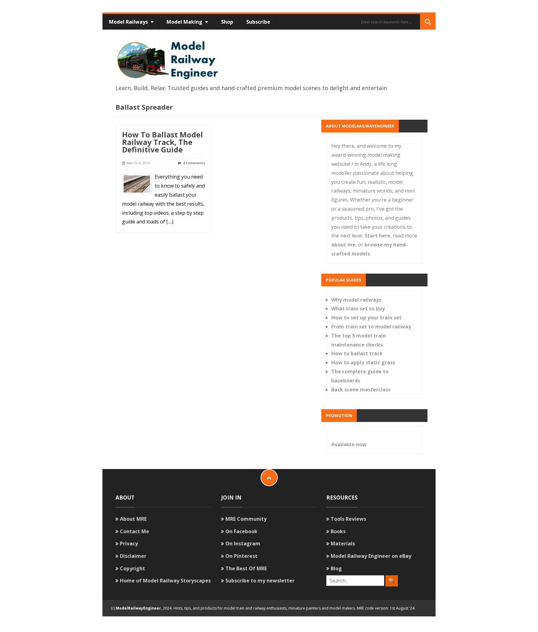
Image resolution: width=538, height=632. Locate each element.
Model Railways (129, 21)
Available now (348, 444)
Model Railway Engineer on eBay (371, 556)
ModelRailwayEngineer (138, 608)
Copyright (132, 568)
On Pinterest (241, 556)
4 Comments (194, 162)
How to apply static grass (363, 362)
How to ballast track (357, 353)
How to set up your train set (366, 317)
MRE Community (246, 518)
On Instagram (242, 543)
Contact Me (134, 531)
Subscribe (258, 21)
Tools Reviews (348, 518)
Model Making (185, 21)
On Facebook (241, 531)
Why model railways (356, 299)
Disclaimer (133, 556)
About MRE (133, 518)
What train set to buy (358, 308)
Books (338, 531)
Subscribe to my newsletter (260, 580)
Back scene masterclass (360, 389)
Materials (343, 543)
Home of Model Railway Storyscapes (165, 580)
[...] (170, 221)
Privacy (129, 543)
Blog (336, 568)
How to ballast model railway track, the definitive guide (162, 142)
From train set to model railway (371, 326)
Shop (227, 21)
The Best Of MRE (246, 568)
